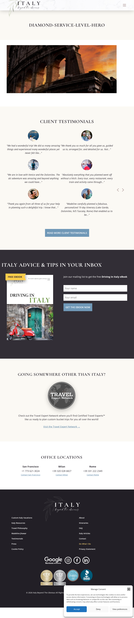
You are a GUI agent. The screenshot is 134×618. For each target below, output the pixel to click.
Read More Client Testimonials (67, 232)
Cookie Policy (18, 549)
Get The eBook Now (78, 307)
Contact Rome (93, 475)
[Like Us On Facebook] (77, 560)
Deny (98, 609)
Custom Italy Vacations (22, 518)
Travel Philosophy (19, 528)
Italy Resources (18, 523)
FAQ (81, 528)
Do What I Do (85, 544)
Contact (82, 538)
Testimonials (17, 538)
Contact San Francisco (30, 475)
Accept (77, 609)
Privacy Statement (87, 549)
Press (14, 544)
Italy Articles (84, 533)
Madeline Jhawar (19, 533)
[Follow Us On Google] (53, 560)
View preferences (119, 609)
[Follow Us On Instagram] (68, 560)
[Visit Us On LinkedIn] (86, 560)
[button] (128, 589)
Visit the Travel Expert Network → (61, 426)
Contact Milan (62, 475)
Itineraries (83, 523)
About (82, 518)
